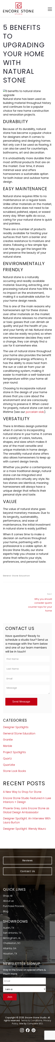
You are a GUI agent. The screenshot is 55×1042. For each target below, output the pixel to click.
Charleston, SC (11, 943)
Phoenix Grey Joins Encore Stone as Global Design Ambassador (26, 810)
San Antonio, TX (12, 933)
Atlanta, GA (9, 948)
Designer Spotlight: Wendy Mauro (24, 829)
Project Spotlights (14, 752)
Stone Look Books (14, 771)
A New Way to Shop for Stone (22, 792)
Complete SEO (35, 1023)
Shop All (7, 896)
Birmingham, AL (12, 938)
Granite (8, 739)
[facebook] (28, 1030)
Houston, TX (10, 953)
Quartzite (9, 765)
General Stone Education (16, 575)
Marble (7, 746)
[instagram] (22, 1030)
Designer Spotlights (15, 727)
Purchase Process (13, 906)
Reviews (27, 860)
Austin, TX (8, 928)
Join (9, 997)
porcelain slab (35, 412)
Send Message (21, 701)
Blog (5, 911)
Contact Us (27, 871)
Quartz (7, 758)
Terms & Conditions (31, 1020)
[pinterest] (33, 1030)
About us (8, 901)
